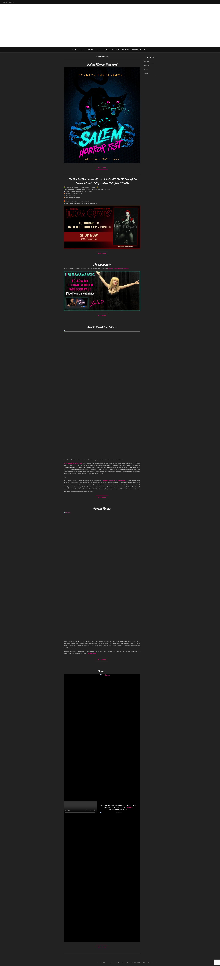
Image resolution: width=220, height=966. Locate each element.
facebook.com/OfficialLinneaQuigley (118, 268)
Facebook (146, 61)
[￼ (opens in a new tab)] (118, 738)
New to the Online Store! (102, 327)
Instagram (146, 65)
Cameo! (130, 807)
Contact (125, 50)
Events (90, 50)
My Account (136, 50)
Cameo (106, 50)
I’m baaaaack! (102, 264)
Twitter (146, 69)
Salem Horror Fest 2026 (102, 64)
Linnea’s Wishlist (8, 2)
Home (74, 50)
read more (102, 168)
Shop (98, 50)
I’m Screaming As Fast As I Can (73, 463)
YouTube (146, 73)
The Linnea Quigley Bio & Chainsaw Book (114, 480)
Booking (115, 50)
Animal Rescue (102, 508)
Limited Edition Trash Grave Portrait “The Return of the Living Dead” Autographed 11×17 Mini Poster (102, 181)
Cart (146, 50)
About (82, 50)
